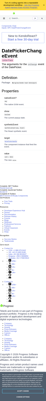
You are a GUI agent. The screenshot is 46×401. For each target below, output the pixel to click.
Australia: (19, 258)
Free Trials (8, 201)
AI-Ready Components (19, 196)
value (6, 153)
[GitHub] (10, 275)
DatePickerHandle (11, 141)
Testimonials (9, 241)
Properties (10, 91)
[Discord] (10, 278)
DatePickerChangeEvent (21, 28)
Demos (7, 212)
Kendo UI (3, 192)
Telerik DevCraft (6, 188)
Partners (7, 226)
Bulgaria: (18, 256)
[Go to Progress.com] (7, 307)
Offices (7, 335)
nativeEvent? (10, 98)
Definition (9, 77)
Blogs (6, 220)
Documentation (10, 214)
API (9, 28)
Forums (7, 218)
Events (7, 230)
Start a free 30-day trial (23, 39)
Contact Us (8, 248)
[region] (23, 386)
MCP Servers (5, 196)
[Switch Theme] (42, 18)
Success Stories (10, 239)
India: (18, 254)
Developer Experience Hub (14, 211)
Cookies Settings (23, 397)
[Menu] (4, 18)
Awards (7, 327)
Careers (7, 333)
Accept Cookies (23, 391)
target (7, 138)
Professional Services (12, 224)
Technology (8, 325)
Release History (10, 216)
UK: (17, 252)
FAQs (6, 232)
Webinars (8, 222)
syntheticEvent (11, 124)
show (6, 111)
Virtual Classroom (11, 228)
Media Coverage (10, 331)
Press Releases (10, 329)
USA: (17, 250)
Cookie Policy (6, 384)
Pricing (7, 203)
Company (8, 323)
